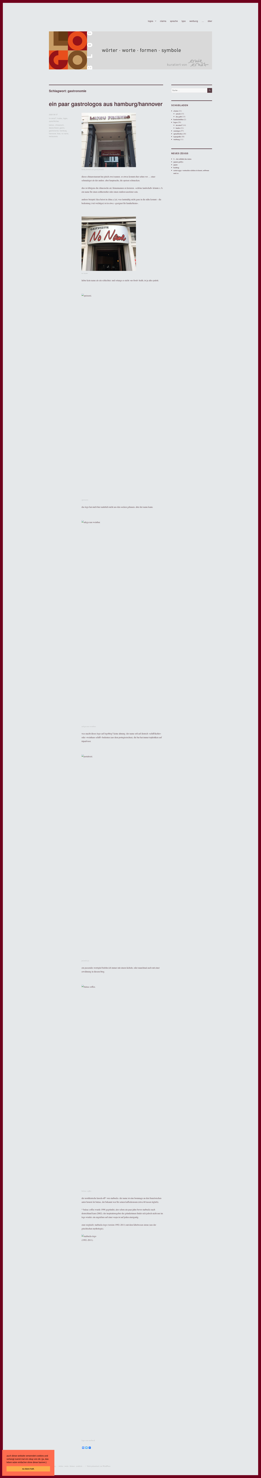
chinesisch (59, 125)
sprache (174, 21)
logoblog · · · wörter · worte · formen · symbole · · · (67, 1466)
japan (175, 164)
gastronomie (54, 130)
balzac (51, 125)
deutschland (53, 127)
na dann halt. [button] (28, 1469)
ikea (58, 133)
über (210, 21)
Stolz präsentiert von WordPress (98, 1466)
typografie (177, 136)
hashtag (176, 167)
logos (150, 21)
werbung (193, 21)
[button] (47, 1462)
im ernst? (52, 118)
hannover (52, 133)
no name (64, 133)
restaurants (53, 136)
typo (184, 21)
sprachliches (54, 121)
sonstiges (176, 131)
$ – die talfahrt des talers (182, 159)
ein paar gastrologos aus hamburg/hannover (106, 104)
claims (163, 21)
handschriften (178, 119)
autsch (178, 113)
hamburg (63, 130)
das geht (179, 116)
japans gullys (178, 162)
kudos (59, 118)
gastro (62, 127)
